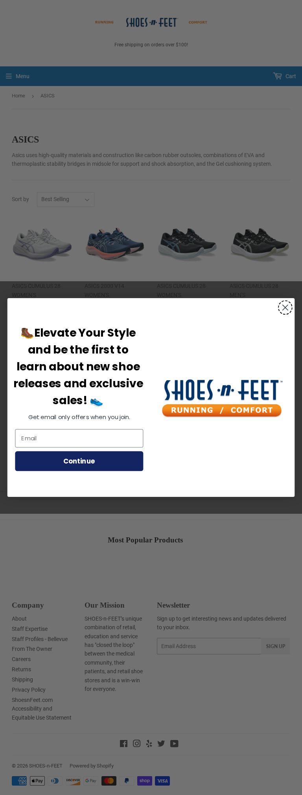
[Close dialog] (285, 307)
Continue (79, 460)
